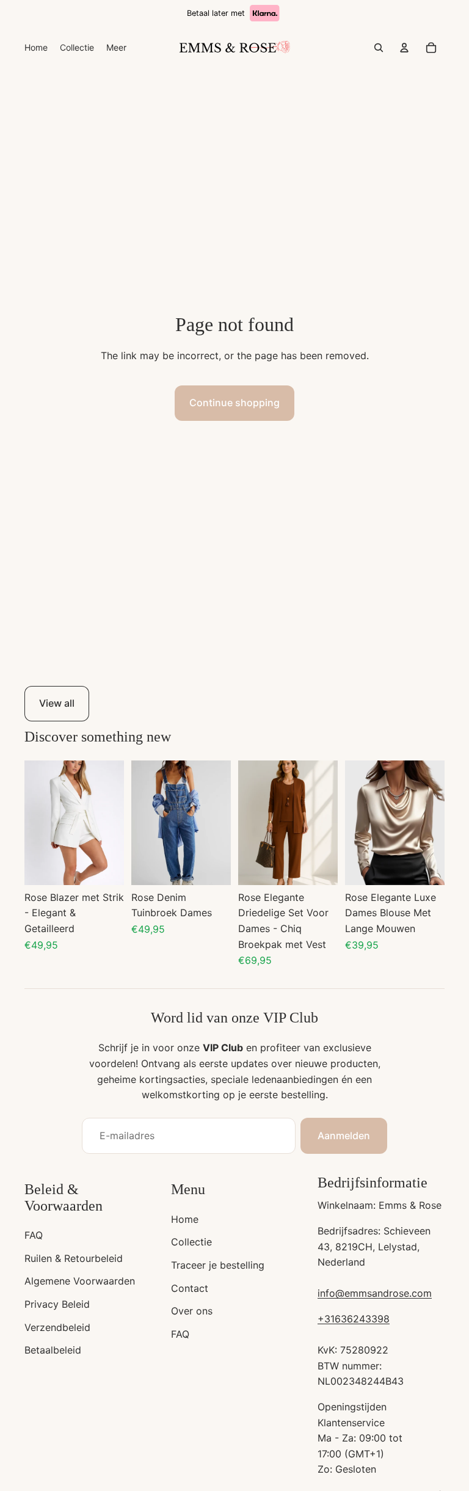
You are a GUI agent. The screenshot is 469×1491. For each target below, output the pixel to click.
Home (184, 1219)
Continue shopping (234, 402)
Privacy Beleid (57, 1304)
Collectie (191, 1242)
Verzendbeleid (57, 1327)
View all (57, 703)
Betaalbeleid (52, 1350)
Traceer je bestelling (217, 1265)
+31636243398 (354, 1319)
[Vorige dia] (33, 822)
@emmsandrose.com (383, 1293)
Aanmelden (344, 1135)
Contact (189, 1288)
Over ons (192, 1311)
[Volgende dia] (114, 822)
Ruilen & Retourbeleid (73, 1258)
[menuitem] (36, 47)
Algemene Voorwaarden (79, 1281)
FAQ (33, 1235)
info (326, 1293)
